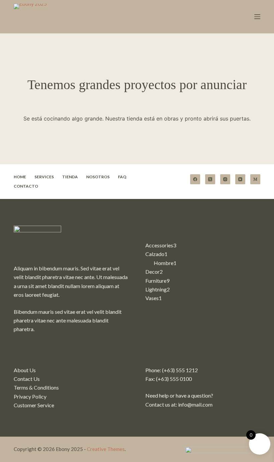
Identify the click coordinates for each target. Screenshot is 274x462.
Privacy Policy (30, 396)
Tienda (70, 176)
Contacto (26, 186)
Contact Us (27, 379)
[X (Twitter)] (210, 179)
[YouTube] (240, 179)
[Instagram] (225, 179)
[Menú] (257, 17)
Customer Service (34, 405)
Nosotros (98, 176)
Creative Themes (106, 449)
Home (20, 176)
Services (44, 176)
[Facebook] (195, 179)
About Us (25, 370)
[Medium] (255, 179)
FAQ (122, 176)
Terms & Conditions (36, 387)
